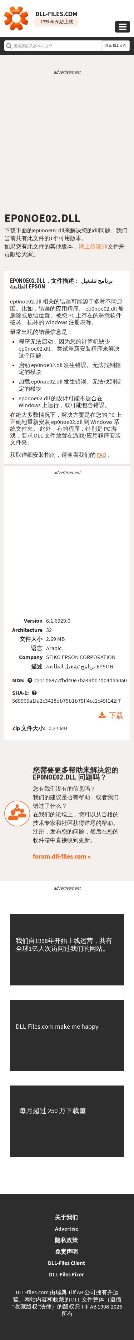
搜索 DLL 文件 (115, 45)
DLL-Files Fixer (66, 1274)
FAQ (101, 454)
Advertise (66, 1228)
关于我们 (66, 1217)
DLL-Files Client (66, 1263)
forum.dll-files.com (59, 856)
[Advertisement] (67, 143)
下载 (116, 715)
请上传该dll (93, 246)
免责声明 (66, 1251)
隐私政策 (66, 1240)
